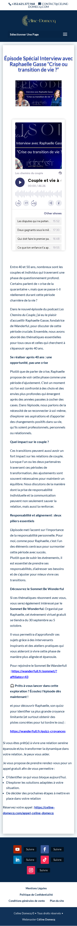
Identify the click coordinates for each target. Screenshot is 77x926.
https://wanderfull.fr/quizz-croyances (38, 731)
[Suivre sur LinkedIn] (17, 860)
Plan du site (57, 900)
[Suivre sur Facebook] (45, 849)
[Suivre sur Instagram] (31, 870)
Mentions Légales (36, 888)
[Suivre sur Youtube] (17, 849)
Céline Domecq (46, 919)
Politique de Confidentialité (36, 894)
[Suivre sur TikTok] (45, 860)
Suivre (30, 849)
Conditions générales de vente (27, 900)
